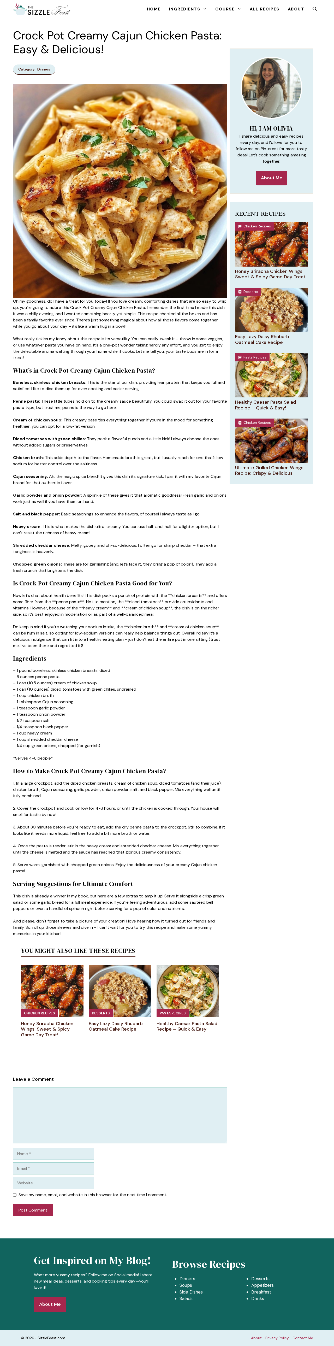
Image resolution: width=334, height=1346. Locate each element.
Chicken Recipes (39, 1013)
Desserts (101, 1013)
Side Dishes (191, 1292)
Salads (186, 1298)
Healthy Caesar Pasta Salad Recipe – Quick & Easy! (187, 1026)
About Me (271, 178)
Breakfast (261, 1292)
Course (225, 9)
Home (154, 9)
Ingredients (184, 9)
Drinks (257, 1298)
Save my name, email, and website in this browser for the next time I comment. (93, 1194)
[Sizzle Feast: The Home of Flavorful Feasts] (42, 9)
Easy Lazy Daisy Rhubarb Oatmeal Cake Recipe (116, 1026)
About (296, 9)
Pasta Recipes (173, 1013)
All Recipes (264, 9)
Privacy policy (277, 1338)
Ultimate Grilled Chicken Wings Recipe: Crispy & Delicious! (269, 471)
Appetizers (262, 1285)
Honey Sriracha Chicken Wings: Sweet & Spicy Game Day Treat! (47, 1029)
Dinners (187, 1279)
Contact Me (303, 1338)
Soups (186, 1285)
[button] (314, 9)
